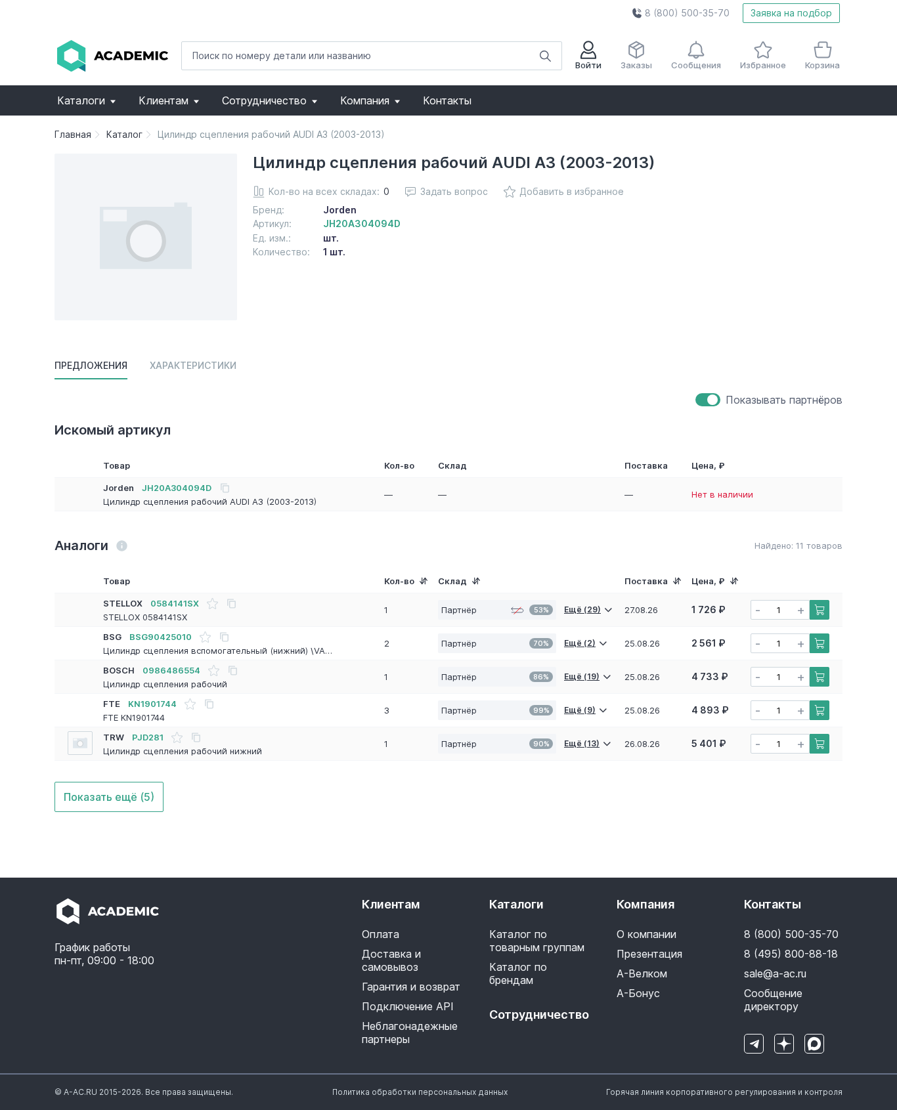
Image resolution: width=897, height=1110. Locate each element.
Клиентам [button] (163, 100)
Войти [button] (588, 65)
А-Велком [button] (642, 973)
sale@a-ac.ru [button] (775, 973)
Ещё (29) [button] (582, 609)
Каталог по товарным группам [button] (536, 941)
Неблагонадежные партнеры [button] (410, 1032)
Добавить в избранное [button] (571, 191)
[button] (681, 13)
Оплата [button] (380, 934)
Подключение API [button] (408, 1006)
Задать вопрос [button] (454, 191)
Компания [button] (364, 100)
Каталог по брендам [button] (518, 973)
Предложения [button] (91, 365)
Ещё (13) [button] (582, 743)
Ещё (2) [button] (580, 643)
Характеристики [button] (193, 365)
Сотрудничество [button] (264, 100)
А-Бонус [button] (638, 993)
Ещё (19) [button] (582, 676)
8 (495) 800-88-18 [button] (791, 953)
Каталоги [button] (81, 100)
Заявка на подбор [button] (791, 12)
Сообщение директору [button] (773, 1000)
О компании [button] (646, 934)
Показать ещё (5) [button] (109, 796)
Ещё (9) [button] (580, 710)
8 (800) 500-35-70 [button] (791, 934)
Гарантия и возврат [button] (411, 986)
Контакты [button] (447, 100)
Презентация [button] (649, 953)
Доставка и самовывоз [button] (391, 960)
